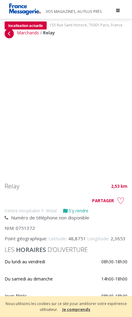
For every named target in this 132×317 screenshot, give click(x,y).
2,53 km (119, 186)
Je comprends (76, 309)
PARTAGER (103, 200)
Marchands (28, 33)
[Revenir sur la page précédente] (9, 33)
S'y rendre (78, 211)
